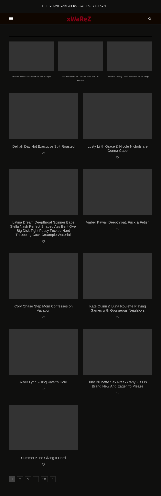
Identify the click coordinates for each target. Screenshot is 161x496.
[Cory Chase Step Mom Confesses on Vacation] (43, 276)
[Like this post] (43, 153)
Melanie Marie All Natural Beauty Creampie (78, 6)
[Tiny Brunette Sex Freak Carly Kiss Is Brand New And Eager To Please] (117, 352)
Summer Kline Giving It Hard (43, 458)
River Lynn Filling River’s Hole (43, 382)
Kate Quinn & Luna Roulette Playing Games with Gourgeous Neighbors (117, 308)
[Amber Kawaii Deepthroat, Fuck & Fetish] (117, 192)
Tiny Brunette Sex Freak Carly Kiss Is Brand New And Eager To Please (117, 384)
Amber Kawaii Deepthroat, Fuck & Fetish (117, 222)
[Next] (46, 6)
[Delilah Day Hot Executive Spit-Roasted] (43, 116)
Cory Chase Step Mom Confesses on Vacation (43, 308)
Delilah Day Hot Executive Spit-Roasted (43, 146)
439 (44, 479)
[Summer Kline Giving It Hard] (43, 428)
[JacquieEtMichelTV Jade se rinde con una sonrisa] (80, 56)
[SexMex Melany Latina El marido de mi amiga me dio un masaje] (129, 56)
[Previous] (42, 6)
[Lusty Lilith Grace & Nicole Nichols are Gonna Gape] (117, 116)
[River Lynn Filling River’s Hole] (43, 352)
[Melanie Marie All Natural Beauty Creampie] (31, 56)
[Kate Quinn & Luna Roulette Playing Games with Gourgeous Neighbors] (117, 276)
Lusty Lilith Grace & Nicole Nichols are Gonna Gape (118, 148)
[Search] (150, 18)
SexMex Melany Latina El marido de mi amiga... (129, 76)
